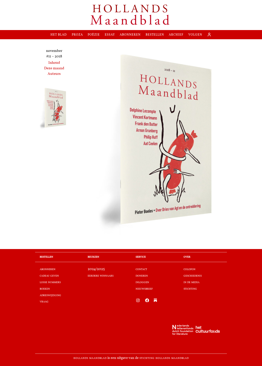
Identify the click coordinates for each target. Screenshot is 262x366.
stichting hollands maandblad (164, 358)
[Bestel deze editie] (54, 108)
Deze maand (54, 68)
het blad (58, 34)
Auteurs (54, 74)
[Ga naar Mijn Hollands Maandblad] (209, 34)
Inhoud (54, 63)
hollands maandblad (90, 358)
